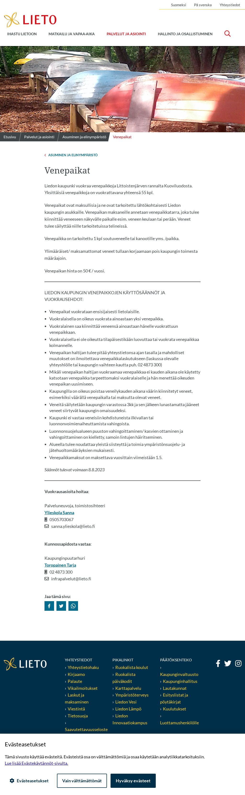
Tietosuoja (78, 715)
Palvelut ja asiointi (126, 34)
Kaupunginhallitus (180, 681)
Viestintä (76, 708)
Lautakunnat (175, 688)
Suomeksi (178, 5)
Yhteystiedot (230, 5)
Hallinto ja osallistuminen (185, 34)
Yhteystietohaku (83, 667)
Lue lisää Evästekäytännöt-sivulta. (36, 763)
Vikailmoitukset (83, 688)
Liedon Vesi (126, 701)
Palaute (75, 681)
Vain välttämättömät (82, 780)
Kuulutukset (174, 708)
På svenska (203, 5)
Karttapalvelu (128, 688)
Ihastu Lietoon (22, 34)
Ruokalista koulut (131, 667)
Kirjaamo (76, 674)
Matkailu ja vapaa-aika (72, 34)
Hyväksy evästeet (133, 780)
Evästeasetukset (33, 780)
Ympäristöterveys (132, 694)
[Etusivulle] (30, 19)
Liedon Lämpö (128, 708)
